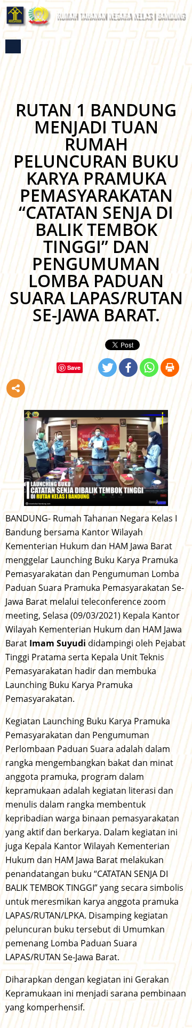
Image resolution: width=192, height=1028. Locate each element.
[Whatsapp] (149, 367)
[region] (96, 458)
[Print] (170, 367)
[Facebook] (128, 367)
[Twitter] (107, 367)
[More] (15, 388)
